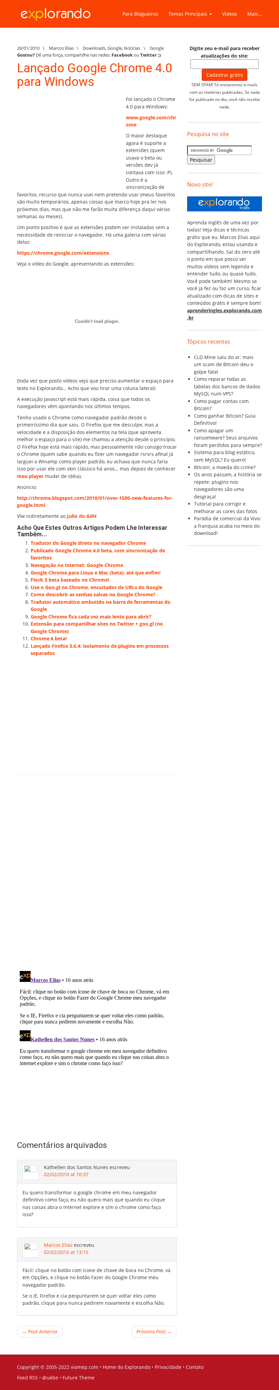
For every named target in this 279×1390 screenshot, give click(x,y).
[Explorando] (56, 11)
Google (115, 48)
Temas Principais (188, 14)
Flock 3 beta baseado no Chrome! (70, 580)
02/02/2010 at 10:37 (66, 1174)
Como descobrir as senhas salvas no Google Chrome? (93, 594)
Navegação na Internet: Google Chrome (77, 565)
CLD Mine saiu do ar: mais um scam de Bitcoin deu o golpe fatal (223, 364)
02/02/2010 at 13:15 (66, 1252)
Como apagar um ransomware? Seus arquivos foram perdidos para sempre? (228, 437)
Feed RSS (27, 1377)
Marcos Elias (58, 1245)
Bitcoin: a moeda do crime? (225, 467)
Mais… (254, 14)
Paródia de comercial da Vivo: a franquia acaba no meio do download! (227, 525)
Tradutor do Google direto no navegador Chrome (88, 543)
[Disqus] (97, 877)
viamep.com (84, 1367)
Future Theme (79, 1377)
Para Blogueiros (140, 14)
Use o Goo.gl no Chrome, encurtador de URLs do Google (96, 587)
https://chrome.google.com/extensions (63, 253)
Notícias (132, 48)
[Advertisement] (68, 138)
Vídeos (229, 14)
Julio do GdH (82, 516)
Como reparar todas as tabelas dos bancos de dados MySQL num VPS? (227, 386)
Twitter (148, 55)
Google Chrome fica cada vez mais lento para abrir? (91, 616)
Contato (194, 1367)
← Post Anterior (40, 1331)
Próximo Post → (154, 1331)
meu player (30, 476)
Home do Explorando (126, 1367)
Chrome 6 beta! (49, 638)
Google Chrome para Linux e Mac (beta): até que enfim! (96, 572)
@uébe (50, 1377)
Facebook (122, 55)
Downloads (94, 48)
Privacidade (168, 1367)
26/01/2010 (28, 48)
